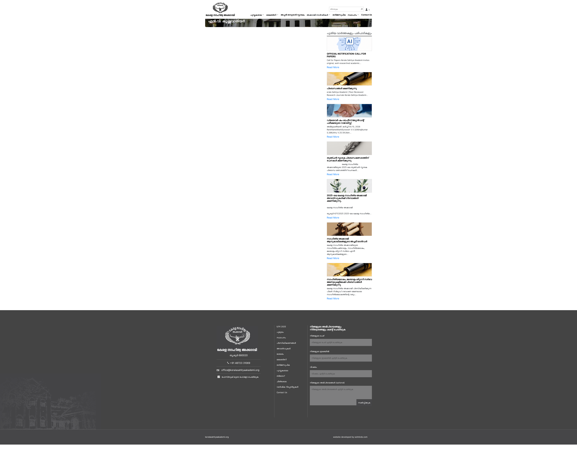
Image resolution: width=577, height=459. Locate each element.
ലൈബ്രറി (271, 15)
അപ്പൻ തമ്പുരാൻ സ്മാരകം (293, 15)
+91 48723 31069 (239, 362)
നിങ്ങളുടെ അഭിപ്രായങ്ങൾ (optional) (327, 382)
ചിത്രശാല (282, 381)
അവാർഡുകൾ (283, 348)
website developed (342, 437)
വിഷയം (313, 367)
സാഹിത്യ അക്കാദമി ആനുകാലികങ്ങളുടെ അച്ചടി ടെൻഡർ (347, 240)
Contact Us (366, 15)
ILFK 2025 (281, 326)
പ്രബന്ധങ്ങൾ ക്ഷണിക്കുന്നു (342, 88)
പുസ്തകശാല (256, 15)
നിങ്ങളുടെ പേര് (317, 336)
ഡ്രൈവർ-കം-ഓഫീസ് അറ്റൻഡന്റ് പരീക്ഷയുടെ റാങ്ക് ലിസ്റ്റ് (345, 121)
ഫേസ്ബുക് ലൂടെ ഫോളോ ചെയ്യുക (239, 377)
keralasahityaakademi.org (217, 437)
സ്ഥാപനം (352, 15)
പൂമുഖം (280, 332)
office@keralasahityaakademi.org (240, 369)
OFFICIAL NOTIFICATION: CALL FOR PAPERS (346, 55)
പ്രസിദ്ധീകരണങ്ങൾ (286, 343)
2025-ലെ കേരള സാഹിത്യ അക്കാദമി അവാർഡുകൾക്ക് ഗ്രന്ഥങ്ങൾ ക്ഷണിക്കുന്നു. (347, 198)
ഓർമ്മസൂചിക (339, 15)
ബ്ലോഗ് (281, 376)
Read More (333, 67)
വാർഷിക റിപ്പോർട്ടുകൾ (287, 387)
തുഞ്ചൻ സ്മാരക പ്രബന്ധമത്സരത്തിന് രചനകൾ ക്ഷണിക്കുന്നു (348, 159)
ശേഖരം (280, 354)
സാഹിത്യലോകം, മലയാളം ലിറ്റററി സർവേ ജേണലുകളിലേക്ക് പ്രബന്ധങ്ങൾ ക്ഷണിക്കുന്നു (349, 282)
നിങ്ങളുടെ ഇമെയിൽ (319, 351)
